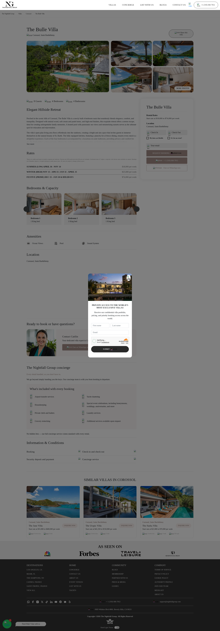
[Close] (129, 278)
